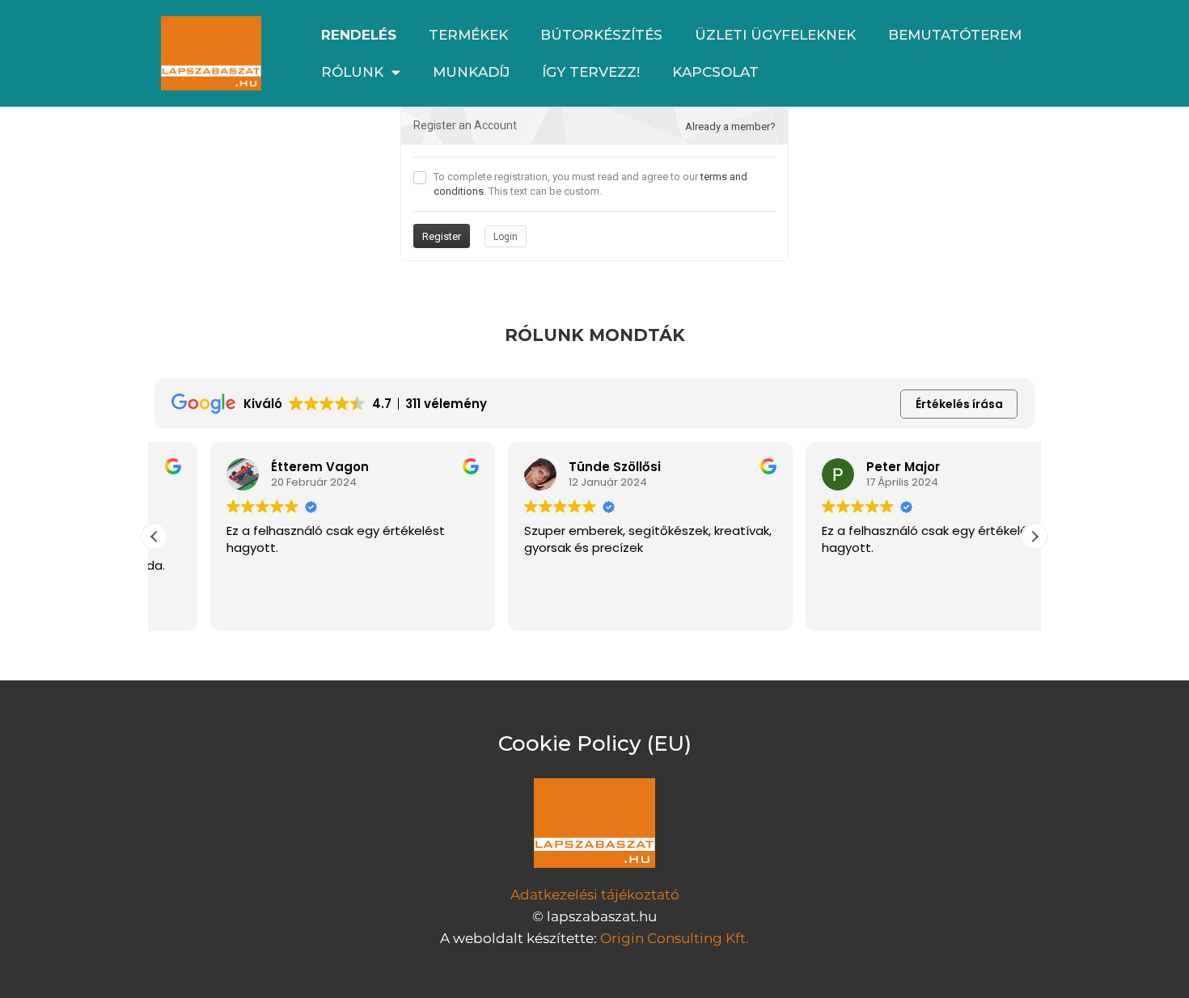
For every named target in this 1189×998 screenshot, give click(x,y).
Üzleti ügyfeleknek (775, 35)
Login (505, 236)
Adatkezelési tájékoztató (594, 894)
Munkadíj (471, 72)
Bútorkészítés (601, 35)
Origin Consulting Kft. (674, 938)
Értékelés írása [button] (959, 404)
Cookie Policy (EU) (595, 743)
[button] (1034, 536)
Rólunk (352, 72)
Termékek (468, 35)
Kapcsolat (715, 72)
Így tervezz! (591, 72)
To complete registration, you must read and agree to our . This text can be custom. (590, 184)
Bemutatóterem (955, 35)
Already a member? (730, 126)
